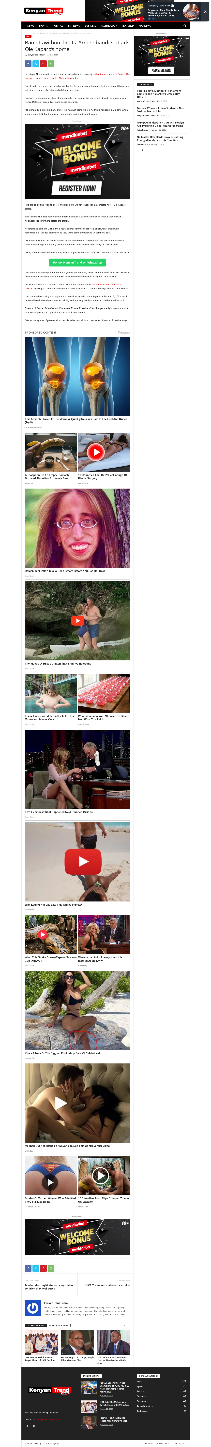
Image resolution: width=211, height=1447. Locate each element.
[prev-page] (124, 1325)
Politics (58, 25)
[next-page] (128, 1325)
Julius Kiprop (142, 130)
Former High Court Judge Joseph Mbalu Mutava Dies (77, 1359)
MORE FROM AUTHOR (58, 1325)
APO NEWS (145, 25)
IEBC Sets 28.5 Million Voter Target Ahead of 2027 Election (40, 1359)
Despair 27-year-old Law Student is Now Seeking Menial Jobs (160, 109)
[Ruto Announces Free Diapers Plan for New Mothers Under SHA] (113, 1342)
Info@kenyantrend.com (47, 1419)
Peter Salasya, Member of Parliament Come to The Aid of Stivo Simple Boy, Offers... (159, 94)
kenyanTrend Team (36, 54)
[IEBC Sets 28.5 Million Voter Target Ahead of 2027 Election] (41, 1342)
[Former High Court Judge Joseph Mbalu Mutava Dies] (77, 1342)
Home (27, 33)
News (30, 25)
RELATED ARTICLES (36, 1325)
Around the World (145, 1406)
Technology (109, 25)
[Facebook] (28, 63)
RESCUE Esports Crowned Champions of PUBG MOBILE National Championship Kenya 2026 (114, 1387)
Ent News (74, 25)
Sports (43, 25)
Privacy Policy (163, 1443)
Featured (128, 25)
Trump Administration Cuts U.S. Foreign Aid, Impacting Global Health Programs (160, 124)
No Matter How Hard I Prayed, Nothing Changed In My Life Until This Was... (160, 138)
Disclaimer (148, 1443)
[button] (184, 25)
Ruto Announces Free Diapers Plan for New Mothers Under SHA (112, 1360)
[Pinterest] (43, 63)
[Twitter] (35, 63)
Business (90, 25)
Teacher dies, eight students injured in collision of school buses (49, 1286)
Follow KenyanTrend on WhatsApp (77, 262)
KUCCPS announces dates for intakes (107, 1285)
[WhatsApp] (51, 63)
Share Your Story (179, 1443)
